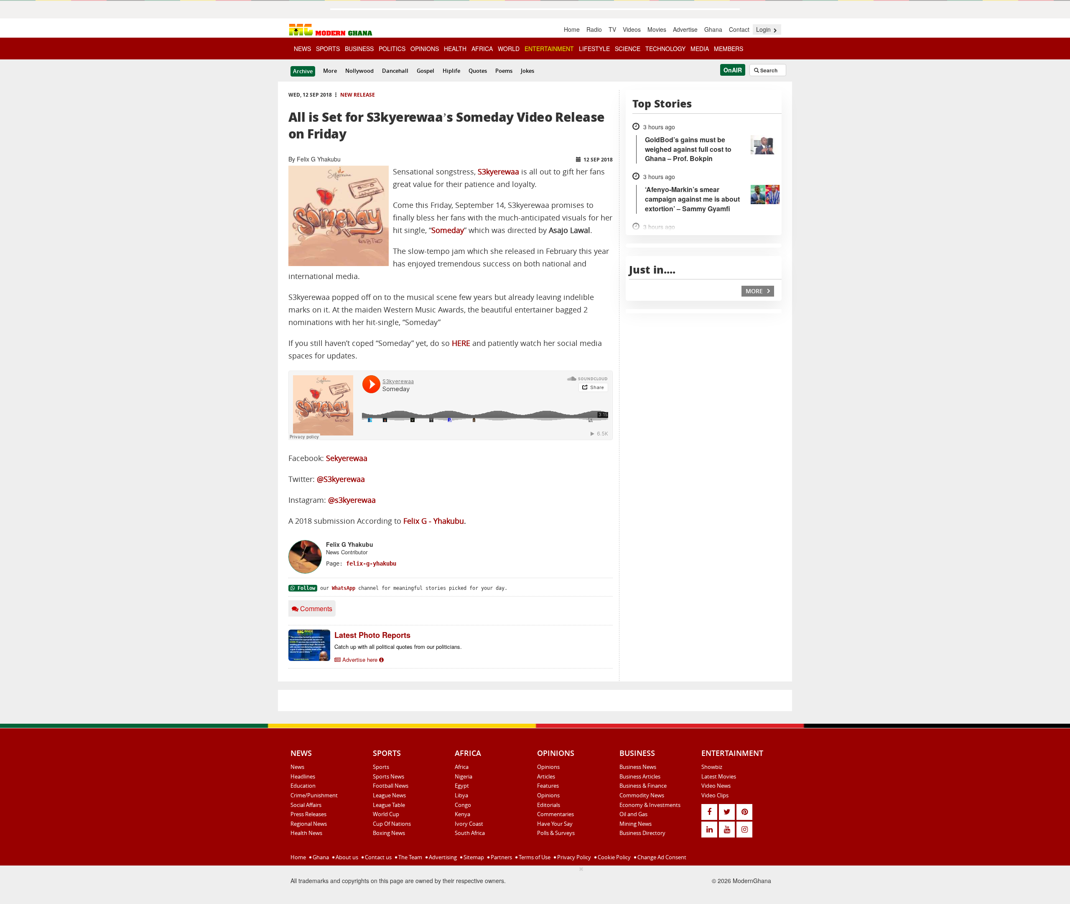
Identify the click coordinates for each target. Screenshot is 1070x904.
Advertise (685, 29)
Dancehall (395, 70)
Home (572, 29)
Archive (303, 71)
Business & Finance (643, 785)
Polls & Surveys (556, 833)
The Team (409, 857)
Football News (390, 785)
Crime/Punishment (314, 795)
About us (346, 857)
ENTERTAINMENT (549, 48)
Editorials (548, 805)
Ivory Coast (469, 823)
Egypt (462, 785)
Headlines (302, 776)
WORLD (509, 48)
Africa (462, 767)
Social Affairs (305, 805)
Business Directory (642, 833)
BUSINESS (359, 48)
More (330, 70)
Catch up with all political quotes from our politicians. (398, 646)
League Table (389, 805)
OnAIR (733, 70)
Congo (463, 805)
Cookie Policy (613, 857)
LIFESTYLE (594, 48)
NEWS (302, 48)
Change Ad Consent (661, 857)
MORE (755, 291)
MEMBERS (728, 48)
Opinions (548, 767)
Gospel (425, 70)
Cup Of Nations (392, 823)
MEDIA (699, 48)
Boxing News (389, 833)
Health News (306, 833)
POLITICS (392, 48)
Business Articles (639, 776)
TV (612, 29)
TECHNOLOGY (665, 48)
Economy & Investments (649, 805)
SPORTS (328, 48)
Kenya (462, 814)
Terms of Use (533, 857)
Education (303, 785)
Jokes (527, 70)
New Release (357, 94)
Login (764, 29)
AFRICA (482, 48)
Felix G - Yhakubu (433, 521)
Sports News (388, 776)
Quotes (478, 70)
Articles (546, 776)
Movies (656, 29)
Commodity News (641, 795)
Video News (716, 785)
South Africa (470, 833)
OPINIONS (424, 48)
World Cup (386, 814)
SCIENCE (627, 48)
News (297, 767)
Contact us (378, 857)
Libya (461, 795)
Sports (381, 767)
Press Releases (308, 814)
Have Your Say (555, 823)
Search (768, 70)
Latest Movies (718, 776)
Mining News (635, 823)
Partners (500, 857)
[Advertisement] (425, 883)
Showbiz (711, 767)
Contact (739, 29)
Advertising (442, 857)
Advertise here (360, 659)
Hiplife (451, 70)
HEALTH (455, 48)
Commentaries (555, 814)
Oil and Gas (633, 814)
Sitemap (473, 857)
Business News (637, 767)
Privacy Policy (573, 857)
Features (548, 785)
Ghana (713, 29)
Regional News (308, 823)
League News (389, 795)
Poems (503, 70)
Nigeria (463, 776)
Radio (594, 29)
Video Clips (715, 795)
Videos (632, 29)
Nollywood (359, 70)
